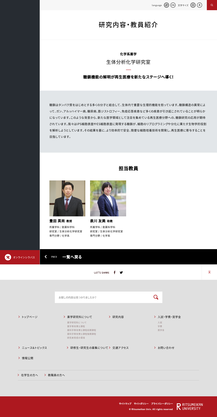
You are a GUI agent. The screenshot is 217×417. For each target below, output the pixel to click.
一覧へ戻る (66, 257)
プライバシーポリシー (162, 403)
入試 (160, 322)
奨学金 (161, 329)
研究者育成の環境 (76, 337)
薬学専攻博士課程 (76, 326)
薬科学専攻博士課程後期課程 (81, 333)
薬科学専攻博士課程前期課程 (81, 329)
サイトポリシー (141, 403)
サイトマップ (125, 403)
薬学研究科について (77, 322)
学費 (160, 326)
